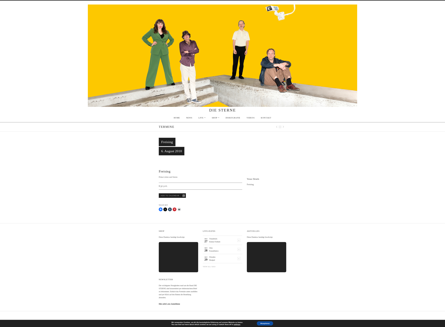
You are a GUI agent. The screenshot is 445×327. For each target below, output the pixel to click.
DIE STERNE (222, 110)
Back (280, 126)
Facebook (217, 316)
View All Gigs (209, 267)
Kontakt (266, 118)
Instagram (228, 316)
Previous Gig (276, 126)
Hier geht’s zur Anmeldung (169, 304)
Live (203, 118)
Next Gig (284, 126)
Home (177, 118)
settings (237, 324)
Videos (251, 118)
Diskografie (233, 118)
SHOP (217, 118)
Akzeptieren (265, 323)
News (189, 118)
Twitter (222, 316)
